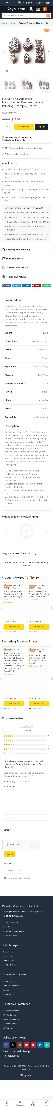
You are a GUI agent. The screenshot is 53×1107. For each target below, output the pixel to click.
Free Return (26, 137)
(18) (40, 666)
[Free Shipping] (3, 137)
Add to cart (24, 127)
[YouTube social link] (26, 1045)
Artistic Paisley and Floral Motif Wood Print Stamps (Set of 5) (39, 594)
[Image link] (21, 906)
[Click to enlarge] (7, 71)
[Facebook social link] (6, 1045)
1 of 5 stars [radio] (20, 782)
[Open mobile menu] (3, 9)
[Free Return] (19, 137)
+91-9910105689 (11, 1056)
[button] (4, 52)
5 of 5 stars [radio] (29, 782)
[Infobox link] (43, 2)
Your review (10, 786)
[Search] (48, 16)
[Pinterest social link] (33, 1045)
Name (8, 818)
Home (4, 23)
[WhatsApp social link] (47, 1045)
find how (44, 234)
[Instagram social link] (19, 1045)
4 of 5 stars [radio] (27, 782)
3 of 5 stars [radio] (25, 782)
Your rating (10, 782)
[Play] (26, 531)
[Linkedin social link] (40, 1045)
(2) (15, 602)
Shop (12, 23)
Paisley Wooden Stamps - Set (34, 23)
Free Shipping (11, 137)
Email (7, 830)
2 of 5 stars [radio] (23, 782)
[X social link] (13, 1045)
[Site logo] (16, 9)
